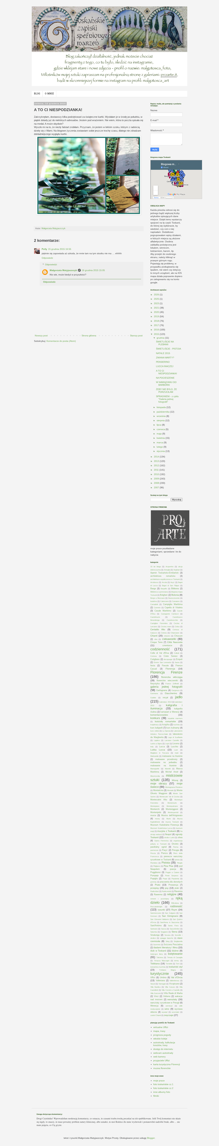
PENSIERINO (163, 362)
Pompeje (154, 875)
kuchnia (176, 725)
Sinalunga (155, 935)
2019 (157, 316)
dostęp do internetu (163, 1049)
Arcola (164, 582)
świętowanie (175, 953)
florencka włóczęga (172, 677)
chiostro (167, 636)
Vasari (152, 984)
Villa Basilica (155, 987)
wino (166, 1009)
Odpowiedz (47, 258)
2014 (157, 456)
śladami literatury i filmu (165, 947)
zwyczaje (168, 1015)
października (163, 411)
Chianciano (175, 633)
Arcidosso (154, 582)
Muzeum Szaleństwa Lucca (161, 828)
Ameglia (167, 570)
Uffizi (152, 977)
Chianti (153, 635)
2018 (157, 321)
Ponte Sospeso (171, 876)
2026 (157, 294)
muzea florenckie (162, 1068)
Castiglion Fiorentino (159, 623)
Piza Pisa (168, 866)
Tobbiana (155, 963)
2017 (157, 325)
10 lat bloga (155, 567)
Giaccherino (171, 693)
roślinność (176, 906)
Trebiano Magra (167, 970)
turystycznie (159, 974)
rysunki (161, 909)
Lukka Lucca (157, 749)
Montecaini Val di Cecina (169, 797)
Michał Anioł (171, 772)
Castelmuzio (155, 617)
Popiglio (154, 879)
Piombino (153, 863)
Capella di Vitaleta (173, 607)
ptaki (177, 888)
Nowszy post (41, 335)
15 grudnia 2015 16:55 (59, 249)
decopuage (168, 659)
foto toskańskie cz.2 (163, 1088)
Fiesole (165, 665)
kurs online (154, 731)
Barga (153, 588)
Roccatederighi (156, 907)
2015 (157, 334)
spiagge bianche (166, 938)
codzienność (160, 649)
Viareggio (162, 984)
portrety (153, 882)
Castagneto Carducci (170, 614)
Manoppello (154, 769)
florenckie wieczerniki (167, 680)
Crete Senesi (171, 656)
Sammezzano (155, 913)
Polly (44, 249)
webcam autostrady (163, 1053)
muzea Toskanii (172, 822)
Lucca (162, 747)
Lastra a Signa (156, 744)
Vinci (156, 996)
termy (176, 961)
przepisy (154, 888)
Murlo (168, 819)
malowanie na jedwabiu (163, 762)
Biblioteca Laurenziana (159, 592)
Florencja (170, 668)
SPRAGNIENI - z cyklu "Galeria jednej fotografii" (167, 399)
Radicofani (154, 891)
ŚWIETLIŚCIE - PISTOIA (168, 348)
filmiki (156, 1096)
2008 (157, 483)
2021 (157, 307)
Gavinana (154, 693)
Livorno (176, 743)
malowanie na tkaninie (163, 765)
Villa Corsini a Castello (171, 990)
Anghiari (176, 570)
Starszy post (136, 335)
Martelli (167, 769)
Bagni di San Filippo (170, 586)
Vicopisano (174, 984)
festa (152, 665)
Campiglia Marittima (172, 604)
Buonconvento (174, 598)
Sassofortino (175, 929)
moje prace (159, 1080)
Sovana (167, 935)
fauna (177, 662)
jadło (178, 697)
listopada (161, 407)
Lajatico (157, 740)
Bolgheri (164, 595)
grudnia (161, 338)
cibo (155, 639)
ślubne (175, 950)
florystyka (155, 683)
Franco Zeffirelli (172, 684)
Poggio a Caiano (172, 872)
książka (165, 724)
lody (152, 747)
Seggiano (164, 932)
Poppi (165, 879)
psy (166, 888)
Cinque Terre (156, 642)
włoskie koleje (160, 1038)
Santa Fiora (173, 926)
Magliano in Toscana (159, 753)
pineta (177, 860)
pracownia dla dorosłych (171, 882)
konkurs (155, 718)
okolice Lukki (169, 837)
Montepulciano (172, 806)
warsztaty (172, 999)
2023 (157, 303)
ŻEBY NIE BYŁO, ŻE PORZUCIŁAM (166, 390)
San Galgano (170, 913)
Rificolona (175, 903)
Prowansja (173, 885)
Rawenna (158, 894)
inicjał (165, 697)
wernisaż (169, 1006)
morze (153, 815)
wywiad (164, 1012)
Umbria (163, 977)
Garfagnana (161, 690)
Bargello (164, 589)
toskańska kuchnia (157, 967)
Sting (167, 941)
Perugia (175, 850)
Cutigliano (155, 659)
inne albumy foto (161, 1092)
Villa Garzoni (155, 993)
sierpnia (161, 420)
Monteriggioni (172, 809)
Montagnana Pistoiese (173, 787)
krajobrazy (154, 725)
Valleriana (160, 980)
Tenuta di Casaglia (174, 957)
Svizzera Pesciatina (173, 944)
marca (160, 442)
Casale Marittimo (163, 611)
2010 (157, 474)
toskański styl (175, 966)
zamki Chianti (155, 1015)
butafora (153, 601)
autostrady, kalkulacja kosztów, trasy (164, 1043)
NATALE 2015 (163, 353)
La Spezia (166, 731)
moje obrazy (158, 783)
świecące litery (156, 954)
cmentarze (167, 645)
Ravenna (178, 891)
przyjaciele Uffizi (161, 1060)
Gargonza (175, 690)
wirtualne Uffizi (160, 1027)
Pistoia (166, 862)
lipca (159, 424)
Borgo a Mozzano (157, 598)
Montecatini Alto (158, 800)
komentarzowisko (159, 715)
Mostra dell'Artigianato (171, 815)
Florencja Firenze (166, 672)
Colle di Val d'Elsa (159, 653)
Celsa (177, 627)
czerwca (161, 429)
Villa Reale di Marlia (173, 993)
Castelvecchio (172, 620)
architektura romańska (162, 576)
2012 (157, 465)
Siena (174, 931)
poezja (173, 869)
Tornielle (169, 964)
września (161, 416)
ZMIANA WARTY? (165, 357)
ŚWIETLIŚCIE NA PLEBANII (165, 343)
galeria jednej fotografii (166, 686)
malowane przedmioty (166, 759)
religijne (171, 894)
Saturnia (153, 932)
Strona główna (89, 335)
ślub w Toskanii (158, 950)
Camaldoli (154, 604)
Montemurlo (172, 803)
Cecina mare (166, 627)
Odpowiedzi (51, 264)
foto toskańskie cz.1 (163, 1084)
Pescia (153, 853)
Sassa (163, 929)
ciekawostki (169, 639)
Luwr (176, 750)
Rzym (174, 909)
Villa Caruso (170, 987)
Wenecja (154, 1006)
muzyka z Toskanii (166, 831)
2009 (157, 478)
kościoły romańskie (165, 721)
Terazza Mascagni (161, 961)
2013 (157, 461)
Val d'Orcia (176, 977)
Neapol (168, 834)
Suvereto (156, 945)
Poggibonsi (155, 872)
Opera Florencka (161, 841)
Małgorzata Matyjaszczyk (63, 270)
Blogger (151, 1138)
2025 (157, 299)
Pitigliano (156, 866)
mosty (157, 819)
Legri (167, 744)
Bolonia (175, 595)
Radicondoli (166, 891)
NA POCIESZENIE (165, 378)
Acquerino (169, 567)
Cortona (153, 656)
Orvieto (175, 844)
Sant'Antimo (156, 925)
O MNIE (49, 94)
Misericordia (155, 776)
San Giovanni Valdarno (159, 919)
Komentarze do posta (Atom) (61, 341)
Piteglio (179, 863)
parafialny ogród (158, 847)
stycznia (161, 451)
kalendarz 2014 (165, 702)
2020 (157, 312)
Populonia (175, 879)
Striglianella (178, 941)
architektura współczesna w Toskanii (165, 579)
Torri (177, 964)
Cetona (164, 633)
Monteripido (155, 812)
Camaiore (176, 601)
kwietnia (161, 438)
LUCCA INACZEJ (164, 366)
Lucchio (174, 747)
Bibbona (175, 588)
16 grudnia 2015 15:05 (93, 270)
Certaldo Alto (157, 629)
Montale (170, 790)
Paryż (165, 850)
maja (159, 433)
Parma (175, 847)
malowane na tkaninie (172, 756)
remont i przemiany (159, 899)
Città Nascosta (174, 642)
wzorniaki (175, 1012)
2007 (157, 487)
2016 (157, 329)
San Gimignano (170, 916)
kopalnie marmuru (175, 718)
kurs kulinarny (172, 728)
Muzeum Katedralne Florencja (164, 825)
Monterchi (155, 809)
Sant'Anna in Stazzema (169, 922)
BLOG (37, 94)
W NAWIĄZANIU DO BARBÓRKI (166, 383)
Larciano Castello (172, 740)
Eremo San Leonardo (162, 662)
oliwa (180, 837)
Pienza (164, 853)
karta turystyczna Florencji (166, 1064)
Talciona (159, 957)
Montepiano (154, 806)
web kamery (159, 1056)
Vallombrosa (174, 981)
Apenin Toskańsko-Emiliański (164, 573)
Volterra (166, 996)
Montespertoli (173, 812)
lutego (160, 447)
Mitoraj (175, 780)
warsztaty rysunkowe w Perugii (164, 1003)
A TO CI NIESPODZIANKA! (166, 372)
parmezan (154, 850)
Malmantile (154, 756)
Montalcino (158, 790)
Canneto (157, 608)
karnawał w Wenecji (169, 712)
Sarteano (153, 929)
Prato (157, 884)
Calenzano (164, 601)
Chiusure (178, 636)
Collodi (176, 653)
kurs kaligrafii (156, 728)
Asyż (172, 582)
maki (176, 753)
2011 (156, 469)
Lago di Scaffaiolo (175, 737)
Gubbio (153, 698)
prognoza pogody (162, 1035)
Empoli (179, 659)
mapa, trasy (159, 1031)
